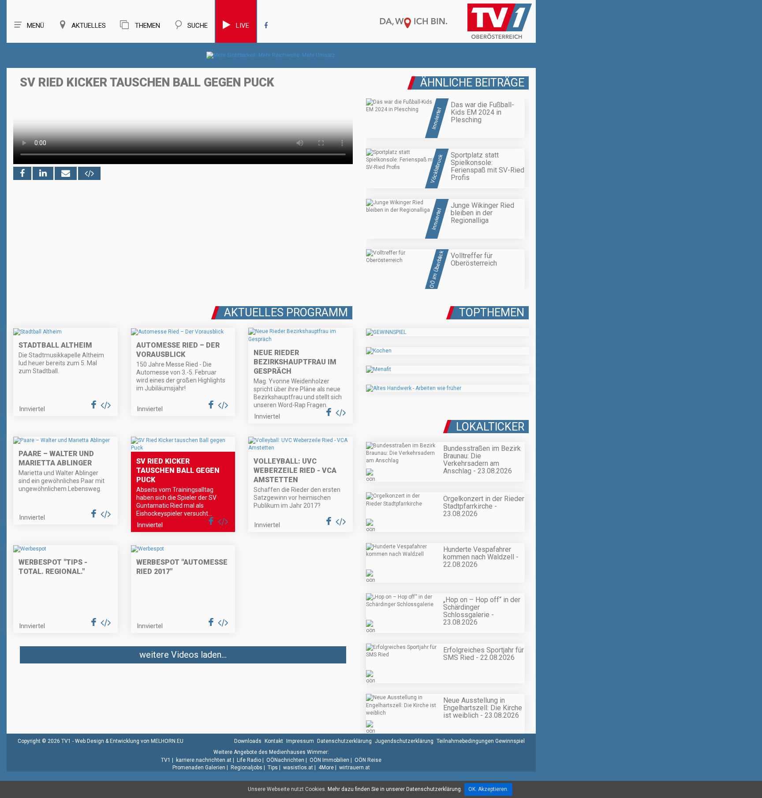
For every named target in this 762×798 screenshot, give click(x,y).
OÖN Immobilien (329, 760)
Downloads (247, 741)
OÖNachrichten (285, 760)
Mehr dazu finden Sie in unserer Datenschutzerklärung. (395, 789)
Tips (273, 767)
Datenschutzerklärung (344, 741)
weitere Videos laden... (183, 654)
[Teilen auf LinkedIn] (43, 173)
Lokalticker (490, 426)
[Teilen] (66, 173)
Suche (197, 26)
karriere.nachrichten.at (204, 760)
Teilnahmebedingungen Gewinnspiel (481, 741)
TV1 (166, 760)
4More (326, 767)
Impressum (300, 741)
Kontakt (274, 741)
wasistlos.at (298, 767)
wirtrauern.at (354, 767)
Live (242, 26)
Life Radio (249, 760)
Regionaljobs (246, 767)
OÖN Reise (368, 760)
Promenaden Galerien (198, 767)
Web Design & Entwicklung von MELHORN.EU (129, 741)
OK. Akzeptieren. (488, 789)
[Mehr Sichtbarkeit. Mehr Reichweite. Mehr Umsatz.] (271, 55)
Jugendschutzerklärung (404, 741)
